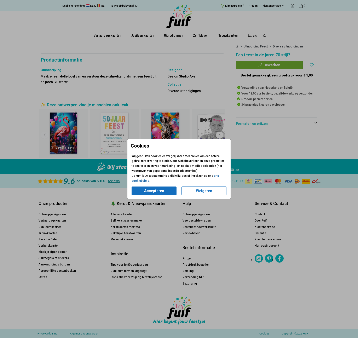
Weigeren (204, 191)
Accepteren (154, 191)
